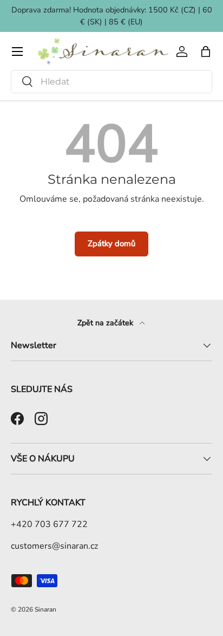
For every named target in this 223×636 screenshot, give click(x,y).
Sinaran (45, 609)
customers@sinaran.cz (54, 546)
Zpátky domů (111, 243)
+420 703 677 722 (49, 524)
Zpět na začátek (106, 323)
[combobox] (111, 81)
